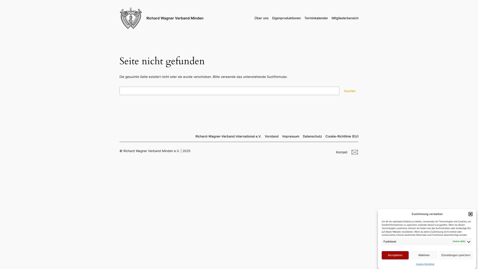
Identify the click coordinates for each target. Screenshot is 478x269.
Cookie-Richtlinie (425, 264)
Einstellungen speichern (455, 255)
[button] (470, 214)
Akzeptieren (395, 255)
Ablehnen (424, 255)
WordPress (345, 165)
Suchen (350, 91)
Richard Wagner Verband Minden (175, 18)
